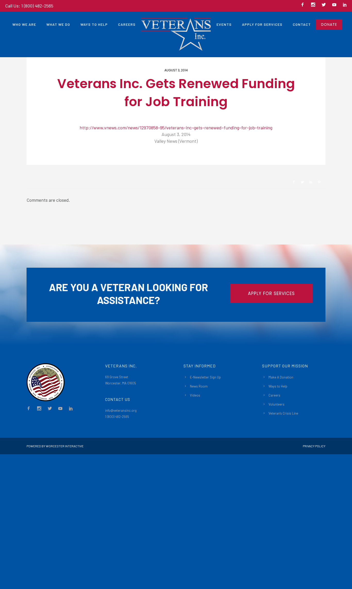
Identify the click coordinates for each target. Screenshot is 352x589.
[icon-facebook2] (303, 5)
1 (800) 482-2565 (117, 417)
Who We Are (24, 24)
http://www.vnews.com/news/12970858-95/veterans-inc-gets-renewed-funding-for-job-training (176, 127)
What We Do (58, 24)
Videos (195, 395)
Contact (302, 24)
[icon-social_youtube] (335, 5)
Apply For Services (262, 24)
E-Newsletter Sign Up (205, 377)
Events (224, 24)
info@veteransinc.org (121, 410)
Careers (127, 24)
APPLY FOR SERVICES (271, 293)
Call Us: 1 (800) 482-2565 (29, 6)
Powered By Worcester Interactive (55, 446)
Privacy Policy (314, 446)
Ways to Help (94, 24)
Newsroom (45, 156)
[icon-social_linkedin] (345, 5)
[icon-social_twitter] (325, 5)
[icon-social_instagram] (314, 5)
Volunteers (276, 404)
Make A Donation (281, 377)
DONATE (329, 24)
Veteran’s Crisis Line (283, 413)
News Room (199, 386)
